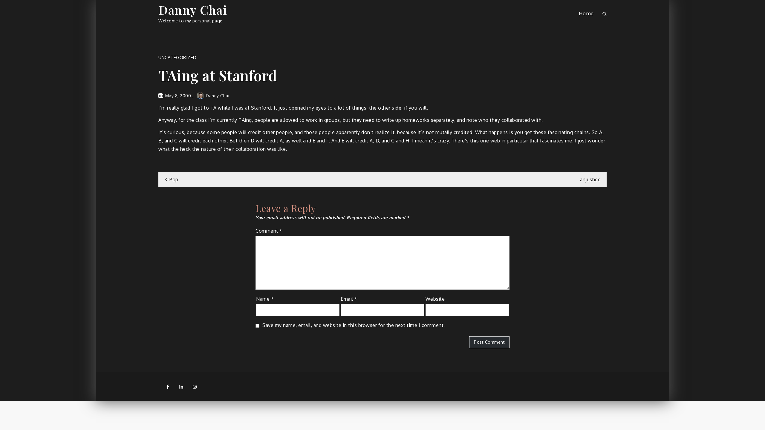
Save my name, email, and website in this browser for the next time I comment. (353, 325)
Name (265, 299)
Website (435, 299)
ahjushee (590, 179)
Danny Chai (192, 10)
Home (586, 13)
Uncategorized (177, 57)
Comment (268, 231)
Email (349, 299)
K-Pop (171, 179)
